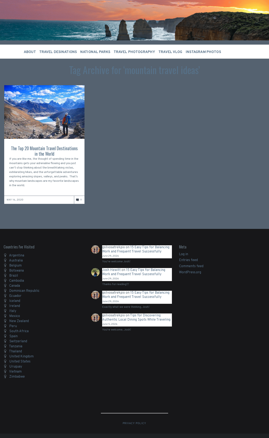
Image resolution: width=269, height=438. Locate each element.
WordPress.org (190, 272)
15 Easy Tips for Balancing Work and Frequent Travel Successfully (135, 249)
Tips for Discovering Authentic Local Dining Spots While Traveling (136, 317)
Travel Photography (134, 52)
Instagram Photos (203, 52)
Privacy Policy (134, 423)
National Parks (95, 52)
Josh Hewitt (111, 270)
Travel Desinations (58, 52)
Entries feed (188, 260)
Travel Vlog (170, 52)
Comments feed (191, 266)
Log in (183, 254)
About (30, 52)
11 (81, 199)
